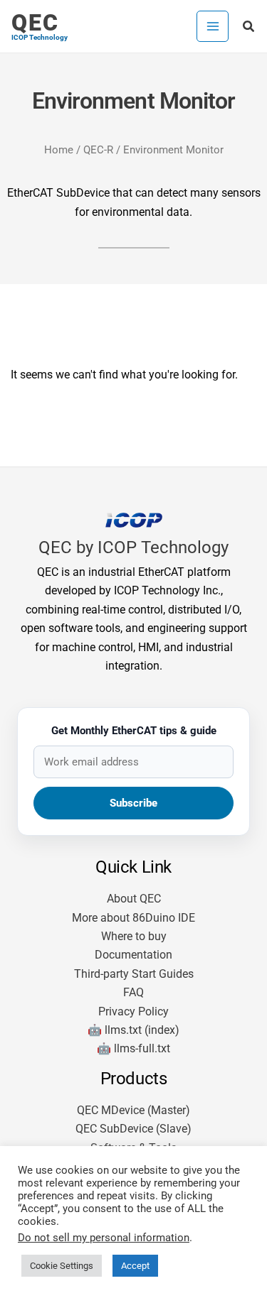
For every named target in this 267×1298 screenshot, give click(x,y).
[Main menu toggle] (212, 26)
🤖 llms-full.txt (133, 1048)
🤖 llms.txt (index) (133, 1030)
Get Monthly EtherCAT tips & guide (133, 730)
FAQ (133, 992)
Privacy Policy (133, 1011)
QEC (35, 22)
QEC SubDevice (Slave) (133, 1128)
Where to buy (134, 936)
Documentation (133, 954)
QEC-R (98, 149)
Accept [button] (135, 1265)
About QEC (134, 898)
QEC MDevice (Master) (133, 1110)
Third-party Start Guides (134, 974)
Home (58, 149)
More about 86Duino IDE (133, 918)
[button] (249, 27)
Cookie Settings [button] (61, 1265)
